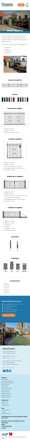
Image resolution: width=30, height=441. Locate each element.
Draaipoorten (5, 401)
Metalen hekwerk (6, 395)
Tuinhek (3, 411)
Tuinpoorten (5, 400)
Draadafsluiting (5, 391)
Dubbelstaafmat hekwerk (8, 383)
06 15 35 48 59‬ (11, 358)
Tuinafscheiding (5, 410)
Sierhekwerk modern (7, 388)
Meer (3, 408)
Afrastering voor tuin (6, 413)
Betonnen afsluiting (6, 393)
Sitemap (4, 438)
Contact (4, 428)
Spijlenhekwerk (5, 384)
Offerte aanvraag (21, 5)
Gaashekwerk (5, 379)
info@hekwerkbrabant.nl (11, 356)
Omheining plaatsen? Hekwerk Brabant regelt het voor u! (14, 417)
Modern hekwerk (6, 390)
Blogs (3, 424)
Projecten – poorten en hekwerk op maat (13, 421)
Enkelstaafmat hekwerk (7, 381)
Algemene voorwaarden (9, 367)
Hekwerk (4, 377)
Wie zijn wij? (5, 422)
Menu (27, 6)
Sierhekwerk (5, 386)
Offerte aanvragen (8, 315)
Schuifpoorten (5, 405)
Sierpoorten (5, 403)
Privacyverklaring (6, 426)
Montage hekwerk (6, 397)
